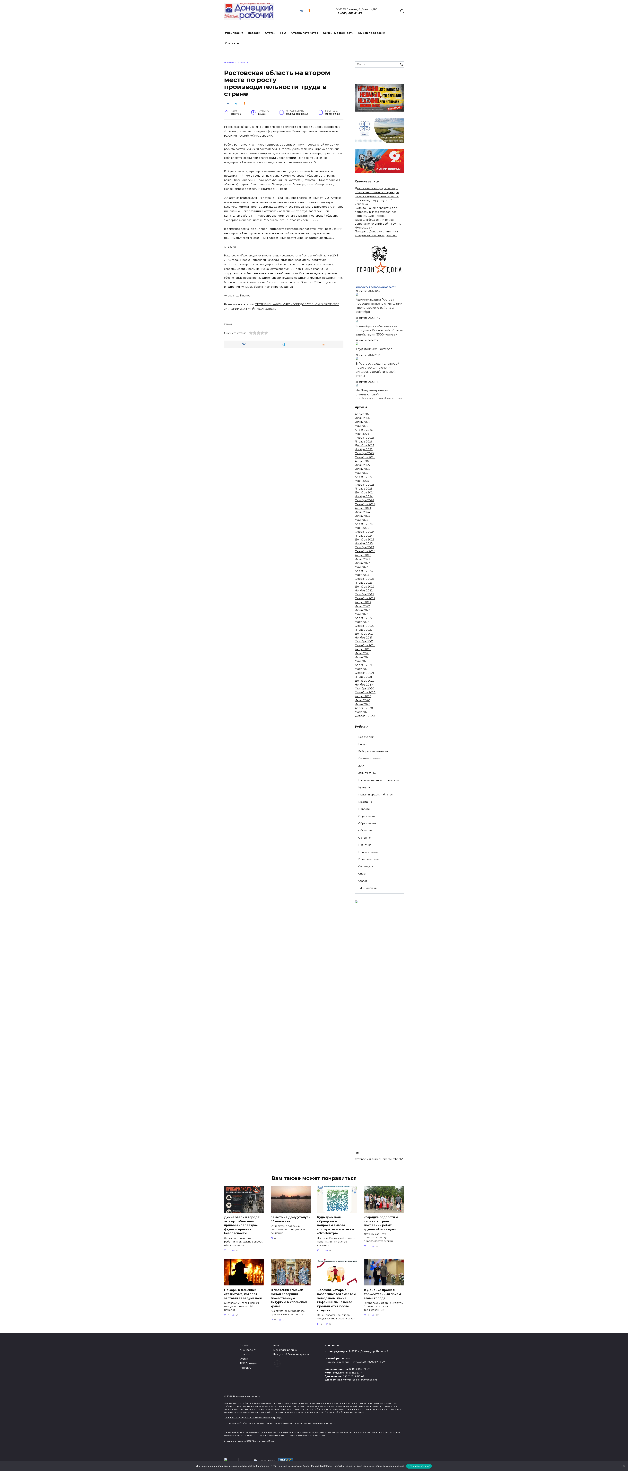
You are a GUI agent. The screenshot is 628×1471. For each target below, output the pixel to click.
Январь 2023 (364, 582)
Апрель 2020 (364, 708)
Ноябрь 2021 (363, 637)
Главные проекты (369, 758)
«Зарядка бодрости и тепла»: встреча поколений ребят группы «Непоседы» (378, 223)
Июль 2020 (362, 700)
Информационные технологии (378, 780)
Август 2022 (363, 602)
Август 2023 (363, 555)
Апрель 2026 (364, 429)
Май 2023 (361, 567)
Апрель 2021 (363, 665)
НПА (283, 32)
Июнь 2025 (362, 469)
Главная (244, 1345)
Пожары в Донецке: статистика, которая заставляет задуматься (243, 1294)
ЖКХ (361, 765)
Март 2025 (362, 480)
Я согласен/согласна (419, 1466)
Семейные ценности (338, 32)
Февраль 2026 (364, 437)
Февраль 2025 (364, 484)
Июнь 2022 (362, 610)
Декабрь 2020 (365, 680)
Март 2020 (362, 712)
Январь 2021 (363, 676)
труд (229, 324)
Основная (364, 837)
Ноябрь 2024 (364, 496)
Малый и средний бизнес (375, 794)
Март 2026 (362, 433)
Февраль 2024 (365, 531)
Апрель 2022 (364, 618)
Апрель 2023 (364, 570)
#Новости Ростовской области (376, 287)
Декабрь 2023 (364, 539)
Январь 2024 (364, 535)
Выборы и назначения (373, 751)
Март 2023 (362, 574)
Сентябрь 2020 (365, 692)
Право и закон (368, 852)
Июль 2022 (362, 606)
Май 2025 (361, 472)
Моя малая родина (285, 1349)
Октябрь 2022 (364, 594)
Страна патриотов (304, 32)
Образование (367, 816)
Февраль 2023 (365, 578)
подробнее (263, 1466)
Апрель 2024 (364, 523)
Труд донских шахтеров (374, 349)
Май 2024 (361, 520)
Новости (254, 32)
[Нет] (624, 1466)
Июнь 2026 (362, 422)
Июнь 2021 (362, 657)
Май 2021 (361, 661)
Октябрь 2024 (364, 500)
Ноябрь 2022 (364, 590)
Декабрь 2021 (364, 633)
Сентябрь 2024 (365, 504)
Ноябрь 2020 (364, 684)
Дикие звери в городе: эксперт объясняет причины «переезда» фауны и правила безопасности (377, 192)
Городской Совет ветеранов (291, 1354)
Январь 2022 (364, 629)
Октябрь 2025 (364, 453)
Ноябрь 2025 (364, 449)
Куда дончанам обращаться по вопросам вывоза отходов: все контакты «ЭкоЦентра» (376, 211)
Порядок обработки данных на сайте (344, 1412)
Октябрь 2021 (364, 641)
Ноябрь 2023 (364, 543)
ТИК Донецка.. (367, 888)
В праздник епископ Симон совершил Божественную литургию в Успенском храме (289, 1298)
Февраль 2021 (364, 672)
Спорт (362, 873)
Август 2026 (363, 414)
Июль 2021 (362, 653)
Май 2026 (361, 425)
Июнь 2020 (362, 704)
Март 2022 (362, 621)
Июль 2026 (362, 418)
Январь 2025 (363, 488)
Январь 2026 (363, 441)
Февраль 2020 (365, 716)
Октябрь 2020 (364, 688)
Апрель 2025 (364, 476)
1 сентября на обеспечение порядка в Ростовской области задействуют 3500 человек (379, 330)
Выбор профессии (371, 32)
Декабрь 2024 (364, 492)
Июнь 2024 (362, 516)
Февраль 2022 (365, 625)
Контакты (232, 43)
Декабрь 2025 (364, 445)
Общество (365, 830)
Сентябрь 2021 (365, 645)
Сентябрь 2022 (365, 598)
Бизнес (363, 744)
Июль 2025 (362, 465)
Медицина (365, 801)
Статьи (270, 32)
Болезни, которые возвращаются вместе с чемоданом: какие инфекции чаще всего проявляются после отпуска (336, 1300)
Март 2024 (362, 527)
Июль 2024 (362, 512)
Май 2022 (361, 614)
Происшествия (368, 859)
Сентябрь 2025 (365, 457)
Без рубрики (366, 736)
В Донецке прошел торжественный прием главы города (382, 1294)
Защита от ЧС (367, 772)
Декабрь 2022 (364, 586)
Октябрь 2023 (364, 547)
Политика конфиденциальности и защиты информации (253, 1417)
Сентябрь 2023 (365, 551)
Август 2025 (363, 461)
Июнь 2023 (362, 563)
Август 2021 (363, 649)
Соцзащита (365, 866)
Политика (364, 844)
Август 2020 (363, 696)
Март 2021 (361, 668)
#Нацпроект (234, 32)
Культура (364, 787)
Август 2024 (363, 508)
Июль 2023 (362, 559)
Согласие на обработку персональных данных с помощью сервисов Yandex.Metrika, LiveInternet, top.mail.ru (280, 1423)
